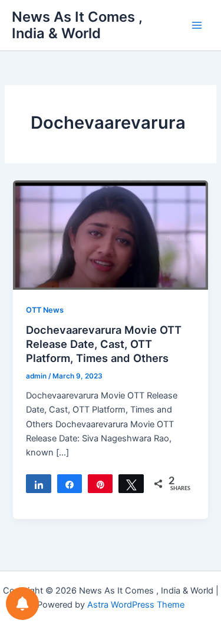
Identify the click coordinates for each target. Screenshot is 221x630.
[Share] (38, 483)
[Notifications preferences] (22, 603)
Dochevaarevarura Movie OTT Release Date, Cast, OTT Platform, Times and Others (104, 343)
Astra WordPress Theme (135, 604)
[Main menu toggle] (196, 25)
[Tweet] (131, 483)
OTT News (45, 310)
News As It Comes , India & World (77, 25)
